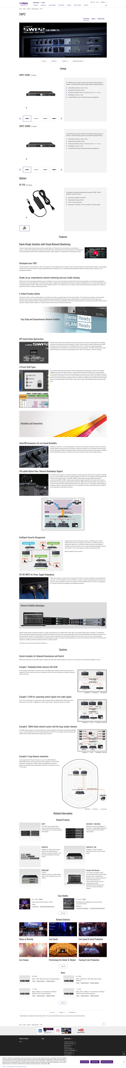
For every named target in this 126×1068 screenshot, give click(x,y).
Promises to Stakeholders (69, 1050)
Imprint (4, 1066)
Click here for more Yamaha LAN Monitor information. (33, 643)
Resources (61, 5)
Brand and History (68, 1052)
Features (53, 61)
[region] (63, 1062)
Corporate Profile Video (69, 1043)
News (43, 1038)
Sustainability (67, 1055)
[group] (27, 118)
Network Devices (35, 8)
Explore (86, 5)
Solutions (43, 5)
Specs (93, 19)
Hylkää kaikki (95, 1061)
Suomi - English (96, 2)
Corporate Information (68, 1042)
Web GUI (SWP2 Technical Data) (73, 551)
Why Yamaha (77, 5)
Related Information (78, 61)
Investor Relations (68, 1054)
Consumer (103, 2)
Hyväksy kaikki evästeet (107, 1061)
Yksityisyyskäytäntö (11, 1066)
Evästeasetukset (84, 1061)
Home (20, 8)
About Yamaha (67, 1038)
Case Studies (52, 5)
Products (35, 5)
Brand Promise (67, 1045)
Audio (43, 2)
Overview (86, 19)
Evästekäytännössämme (21, 1066)
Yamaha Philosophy (68, 1048)
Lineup (43, 61)
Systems (64, 61)
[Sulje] (123, 1061)
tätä (48, 1063)
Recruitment (66, 1047)
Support (69, 5)
